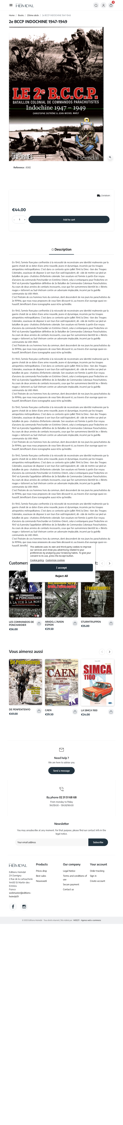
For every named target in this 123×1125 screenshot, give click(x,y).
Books (21, 15)
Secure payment (71, 884)
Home (12, 15)
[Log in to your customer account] (103, 5)
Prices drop (41, 870)
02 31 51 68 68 (68, 797)
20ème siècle (33, 15)
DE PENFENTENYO (19, 709)
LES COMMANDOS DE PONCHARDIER (21, 623)
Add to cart (69, 219)
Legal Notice (69, 870)
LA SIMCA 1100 (89, 710)
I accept (61, 567)
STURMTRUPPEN (91, 621)
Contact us (68, 889)
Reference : (19, 167)
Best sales (41, 875)
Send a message (61, 770)
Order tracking (97, 870)
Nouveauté (41, 880)
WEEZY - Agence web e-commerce (87, 920)
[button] (96, 5)
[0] (111, 5)
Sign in (93, 875)
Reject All (61, 576)
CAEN (48, 710)
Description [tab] (63, 249)
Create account (97, 880)
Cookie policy (37, 560)
